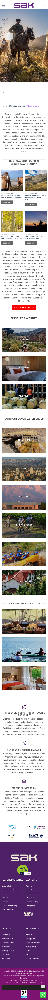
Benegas (5, 898)
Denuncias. (24, 978)
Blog (27, 954)
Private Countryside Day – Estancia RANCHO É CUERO (35, 198)
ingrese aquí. (41, 976)
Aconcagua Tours (8, 950)
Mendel (4, 894)
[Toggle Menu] (43, 987)
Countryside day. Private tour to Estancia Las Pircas (11, 197)
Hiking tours (30, 898)
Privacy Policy (31, 946)
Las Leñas (5, 954)
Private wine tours (32, 894)
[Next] (9, 84)
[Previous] (2, 84)
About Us (29, 935)
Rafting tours (30, 906)
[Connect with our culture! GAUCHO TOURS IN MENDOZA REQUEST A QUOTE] (24, 51)
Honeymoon (6, 946)
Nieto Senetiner (7, 910)
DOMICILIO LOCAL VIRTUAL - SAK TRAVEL (24, 980)
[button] (3, 6)
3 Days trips (6, 958)
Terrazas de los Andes (10, 890)
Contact (28, 950)
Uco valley (29, 890)
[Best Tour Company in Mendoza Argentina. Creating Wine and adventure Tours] (24, 6)
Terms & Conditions (33, 943)
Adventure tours (7, 939)
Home (4, 106)
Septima (5, 902)
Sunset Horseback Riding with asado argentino (35, 237)
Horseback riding (32, 902)
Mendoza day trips (17, 106)
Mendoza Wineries (32, 958)
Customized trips (8, 943)
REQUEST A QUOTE (24, 307)
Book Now (7, 202)
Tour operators (31, 939)
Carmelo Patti (7, 886)
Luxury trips (6, 935)
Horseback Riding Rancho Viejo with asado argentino (11, 237)
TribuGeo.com (38, 983)
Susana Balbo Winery (9, 906)
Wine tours (29, 886)
